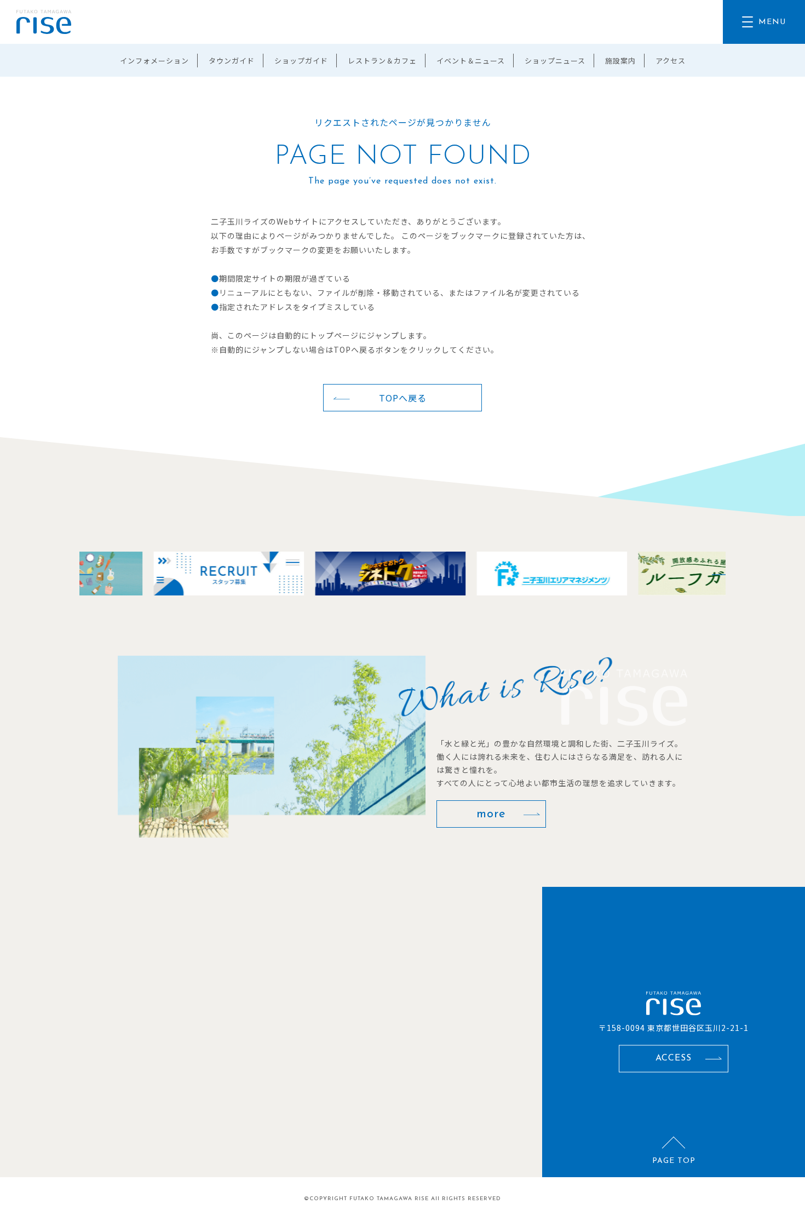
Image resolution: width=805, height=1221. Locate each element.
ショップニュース (555, 60)
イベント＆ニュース (470, 60)
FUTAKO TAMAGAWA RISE (389, 1199)
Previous (79, 573)
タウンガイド (232, 60)
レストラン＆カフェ (382, 60)
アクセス (671, 60)
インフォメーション (154, 60)
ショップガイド (301, 60)
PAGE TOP (673, 1161)
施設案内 (620, 60)
